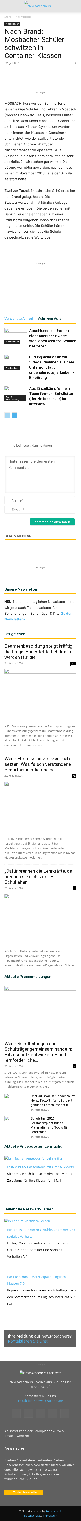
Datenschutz (32, 1515)
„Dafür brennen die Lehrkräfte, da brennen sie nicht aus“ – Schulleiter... (38, 876)
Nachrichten (23, 17)
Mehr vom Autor (50, 319)
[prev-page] (7, 415)
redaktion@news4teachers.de (40, 1401)
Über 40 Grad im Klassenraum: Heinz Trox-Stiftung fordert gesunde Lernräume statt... (53, 1100)
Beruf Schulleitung (12, 398)
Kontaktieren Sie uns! (28, 1341)
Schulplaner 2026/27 (49, 1431)
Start (7, 17)
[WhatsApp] (43, 79)
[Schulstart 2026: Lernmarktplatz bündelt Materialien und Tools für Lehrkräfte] (15, 1124)
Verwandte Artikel (18, 319)
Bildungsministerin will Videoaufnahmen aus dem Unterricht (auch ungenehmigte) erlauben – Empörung (52, 367)
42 (74, 775)
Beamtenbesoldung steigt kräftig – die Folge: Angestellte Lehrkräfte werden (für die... (40, 651)
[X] (33, 79)
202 (74, 663)
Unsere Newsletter (21, 589)
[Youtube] (64, 1413)
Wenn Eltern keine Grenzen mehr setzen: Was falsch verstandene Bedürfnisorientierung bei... (37, 764)
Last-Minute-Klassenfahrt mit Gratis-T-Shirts (40, 1167)
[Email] (64, 79)
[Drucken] (74, 79)
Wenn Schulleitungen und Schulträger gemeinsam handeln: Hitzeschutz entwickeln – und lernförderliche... (38, 1052)
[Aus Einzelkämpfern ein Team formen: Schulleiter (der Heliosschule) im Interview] (15, 393)
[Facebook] (23, 79)
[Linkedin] (54, 79)
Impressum (50, 1515)
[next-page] (14, 415)
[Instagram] (28, 1413)
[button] (7, 6)
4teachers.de (54, 1511)
